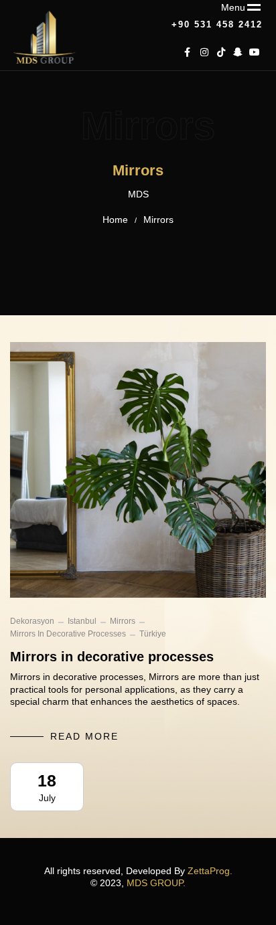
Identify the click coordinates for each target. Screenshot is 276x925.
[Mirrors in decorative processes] (138, 470)
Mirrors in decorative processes (68, 634)
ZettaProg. (210, 870)
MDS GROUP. (156, 882)
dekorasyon (32, 621)
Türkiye (152, 634)
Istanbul (82, 621)
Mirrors (122, 621)
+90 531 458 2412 (217, 24)
